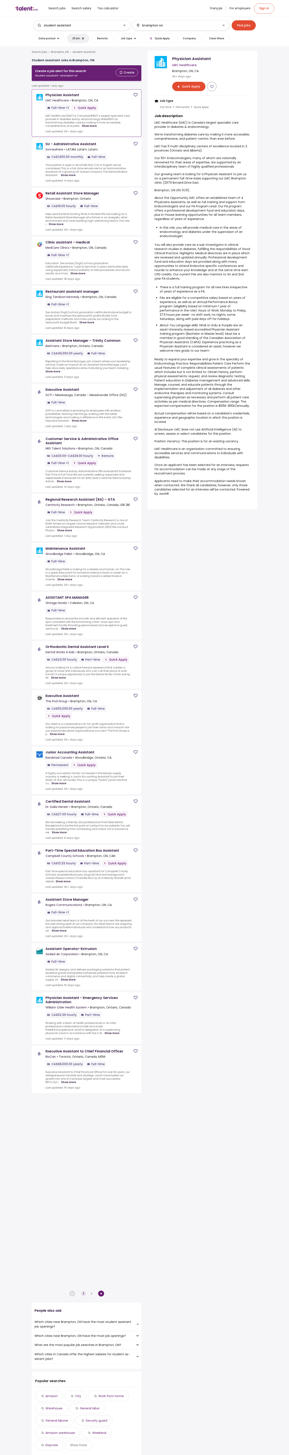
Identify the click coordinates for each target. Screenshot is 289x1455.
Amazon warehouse (60, 1433)
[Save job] (135, 95)
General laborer (56, 1420)
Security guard (96, 1420)
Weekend (99, 1433)
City (78, 1396)
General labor (90, 1408)
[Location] (177, 25)
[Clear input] (124, 25)
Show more (89, 126)
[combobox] (81, 25)
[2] (101, 1294)
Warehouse (53, 1408)
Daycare (51, 1445)
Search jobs (39, 52)
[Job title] (78, 25)
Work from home (111, 1396)
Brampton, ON (60, 52)
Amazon (51, 1396)
